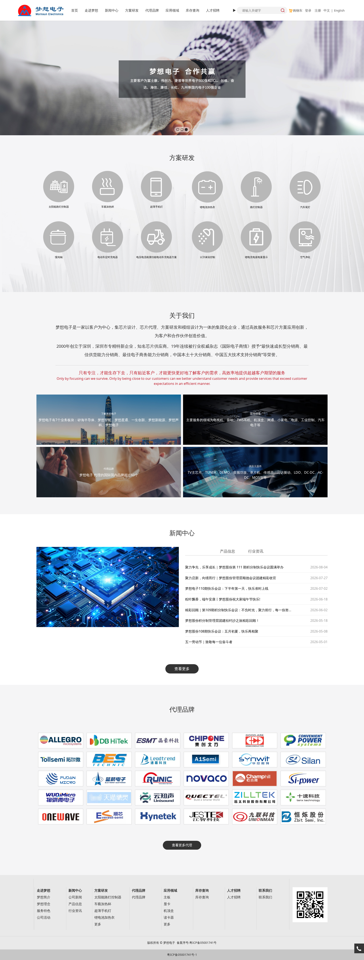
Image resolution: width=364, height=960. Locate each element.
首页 (74, 10)
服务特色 (43, 911)
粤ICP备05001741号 (203, 943)
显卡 (167, 904)
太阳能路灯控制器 (107, 897)
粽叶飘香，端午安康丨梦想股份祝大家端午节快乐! (222, 599)
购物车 (297, 10)
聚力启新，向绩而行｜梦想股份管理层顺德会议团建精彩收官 (230, 578)
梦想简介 (43, 897)
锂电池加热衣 (104, 917)
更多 (97, 924)
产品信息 (75, 904)
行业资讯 (75, 911)
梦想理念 (43, 904)
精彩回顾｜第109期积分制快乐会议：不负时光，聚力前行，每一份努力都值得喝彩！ (248, 610)
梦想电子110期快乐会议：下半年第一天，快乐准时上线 (226, 588)
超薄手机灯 (102, 911)
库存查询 (192, 10)
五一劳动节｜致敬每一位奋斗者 (208, 642)
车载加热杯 (102, 904)
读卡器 (169, 917)
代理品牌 (152, 10)
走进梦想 (91, 10)
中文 (327, 10)
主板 (167, 897)
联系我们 (265, 897)
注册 (318, 10)
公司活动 (43, 917)
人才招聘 (212, 10)
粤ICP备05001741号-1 (182, 955)
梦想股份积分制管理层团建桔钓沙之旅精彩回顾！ (222, 620)
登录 (308, 10)
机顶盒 (169, 911)
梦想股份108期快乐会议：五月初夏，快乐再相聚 (221, 631)
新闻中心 (111, 10)
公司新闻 (75, 897)
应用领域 (172, 10)
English (339, 10)
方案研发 (132, 10)
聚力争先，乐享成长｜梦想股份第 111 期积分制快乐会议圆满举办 (234, 567)
